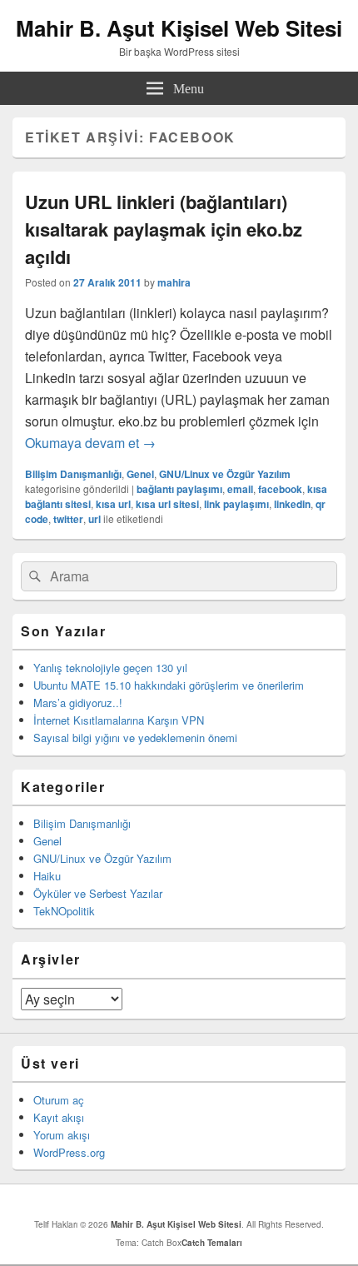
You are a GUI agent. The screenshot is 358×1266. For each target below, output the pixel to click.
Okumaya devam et (90, 442)
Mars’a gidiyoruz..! (77, 702)
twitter (68, 518)
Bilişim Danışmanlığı (73, 473)
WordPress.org (69, 1152)
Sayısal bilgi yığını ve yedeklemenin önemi (135, 737)
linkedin (292, 503)
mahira (174, 282)
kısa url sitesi (167, 503)
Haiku (47, 876)
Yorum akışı (61, 1135)
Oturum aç (58, 1100)
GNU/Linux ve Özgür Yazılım (225, 473)
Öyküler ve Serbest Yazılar (97, 893)
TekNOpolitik (64, 911)
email (240, 488)
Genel (140, 473)
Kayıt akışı (58, 1117)
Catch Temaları (211, 1243)
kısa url (113, 503)
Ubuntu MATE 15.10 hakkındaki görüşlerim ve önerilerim (168, 685)
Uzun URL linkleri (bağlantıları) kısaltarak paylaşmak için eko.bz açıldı (163, 229)
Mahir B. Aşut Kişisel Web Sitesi (179, 27)
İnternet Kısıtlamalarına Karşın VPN (118, 720)
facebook (280, 488)
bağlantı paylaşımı (179, 488)
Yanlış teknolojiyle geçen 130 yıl (110, 667)
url (94, 518)
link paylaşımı (236, 503)
